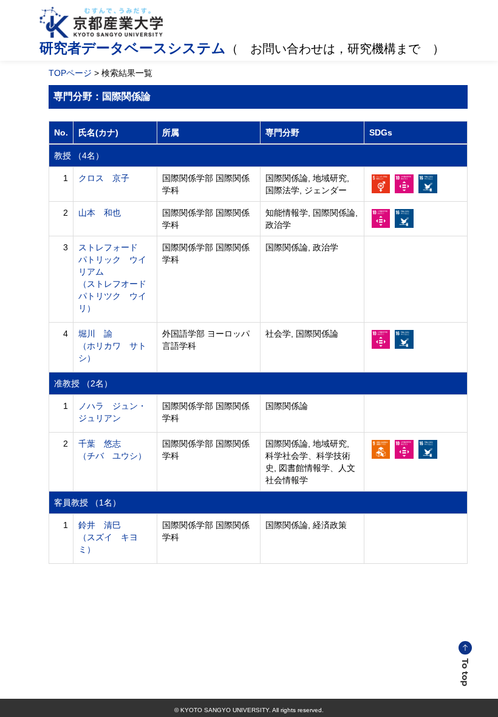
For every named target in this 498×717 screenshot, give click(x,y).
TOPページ (70, 73)
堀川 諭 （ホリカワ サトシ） (112, 346)
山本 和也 (99, 213)
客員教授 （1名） (87, 502)
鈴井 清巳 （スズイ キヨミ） (108, 537)
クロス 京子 (103, 178)
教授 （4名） (79, 155)
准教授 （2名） (83, 383)
